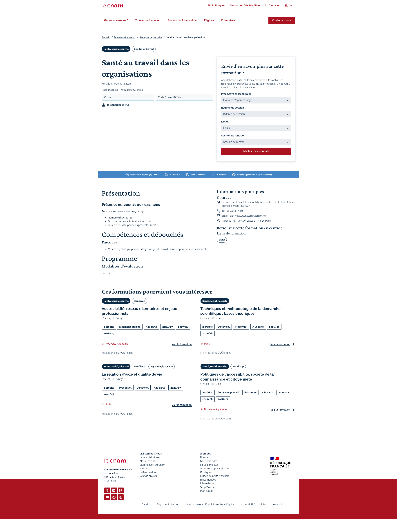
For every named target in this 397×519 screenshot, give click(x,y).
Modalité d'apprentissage (236, 93)
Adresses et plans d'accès (215, 468)
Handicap (139, 300)
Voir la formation (182, 344)
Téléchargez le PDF (118, 104)
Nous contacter (209, 464)
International (207, 483)
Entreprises (228, 20)
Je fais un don (148, 472)
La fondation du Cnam (152, 464)
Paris (222, 239)
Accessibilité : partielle (253, 504)
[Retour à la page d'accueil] (112, 5)
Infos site (145, 504)
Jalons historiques (150, 457)
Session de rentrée (232, 135)
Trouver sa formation (147, 20)
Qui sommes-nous (151, 453)
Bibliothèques (208, 479)
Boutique (205, 472)
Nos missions (147, 461)
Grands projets (148, 475)
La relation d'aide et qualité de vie (132, 374)
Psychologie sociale (161, 366)
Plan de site (206, 490)
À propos (205, 453)
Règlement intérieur (167, 504)
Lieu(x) (225, 121)
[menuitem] (216, 5)
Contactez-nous (281, 20)
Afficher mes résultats (256, 151)
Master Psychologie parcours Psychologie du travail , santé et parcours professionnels (157, 249)
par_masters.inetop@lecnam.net (248, 215)
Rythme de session (232, 107)
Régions (209, 20)
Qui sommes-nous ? (116, 20)
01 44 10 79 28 (235, 210)
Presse (204, 457)
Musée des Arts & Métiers (214, 475)
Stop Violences (208, 487)
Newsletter (278, 504)
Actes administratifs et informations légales (209, 504)
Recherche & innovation (182, 20)
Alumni (144, 468)
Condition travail (144, 48)
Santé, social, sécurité (151, 37)
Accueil (105, 37)
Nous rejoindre (208, 461)
